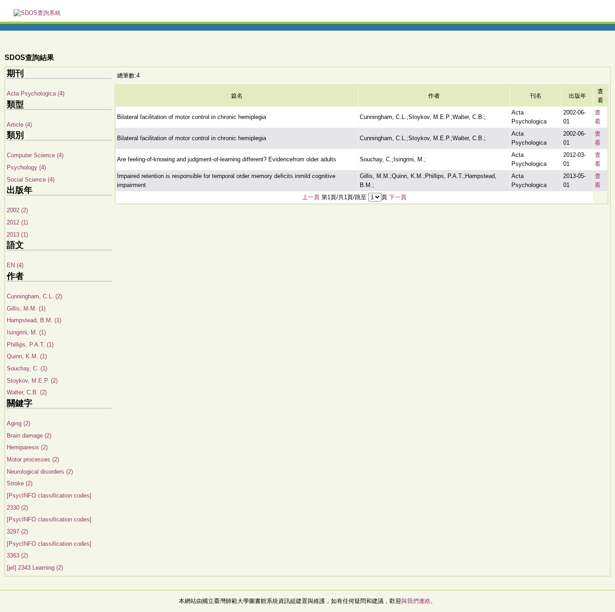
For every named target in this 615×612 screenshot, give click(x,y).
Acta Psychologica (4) (35, 93)
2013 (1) (17, 234)
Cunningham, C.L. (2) (34, 296)
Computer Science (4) (35, 155)
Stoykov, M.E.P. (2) (32, 380)
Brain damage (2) (29, 435)
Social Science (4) (30, 179)
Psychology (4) (26, 167)
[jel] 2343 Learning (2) (35, 567)
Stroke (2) (19, 483)
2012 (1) (17, 222)
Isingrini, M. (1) (26, 332)
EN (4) (15, 265)
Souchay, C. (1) (27, 368)
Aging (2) (18, 423)
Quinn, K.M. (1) (27, 356)
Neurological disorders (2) (40, 471)
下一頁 (398, 197)
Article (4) (19, 124)
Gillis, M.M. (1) (26, 308)
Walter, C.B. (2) (27, 392)
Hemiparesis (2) (27, 447)
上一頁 (311, 197)
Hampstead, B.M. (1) (34, 320)
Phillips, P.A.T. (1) (30, 344)
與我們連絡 (415, 601)
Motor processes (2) (33, 459)
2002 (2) (17, 210)
